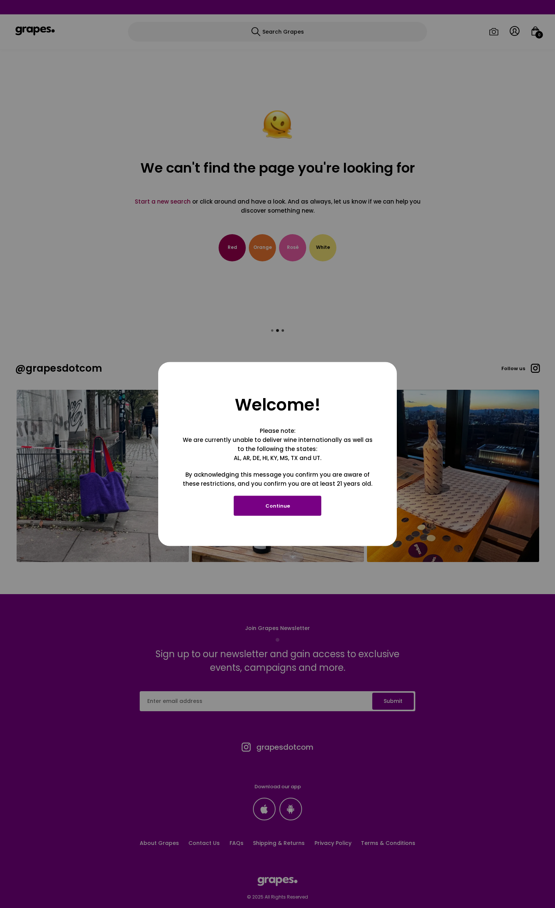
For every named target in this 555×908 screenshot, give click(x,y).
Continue (277, 506)
